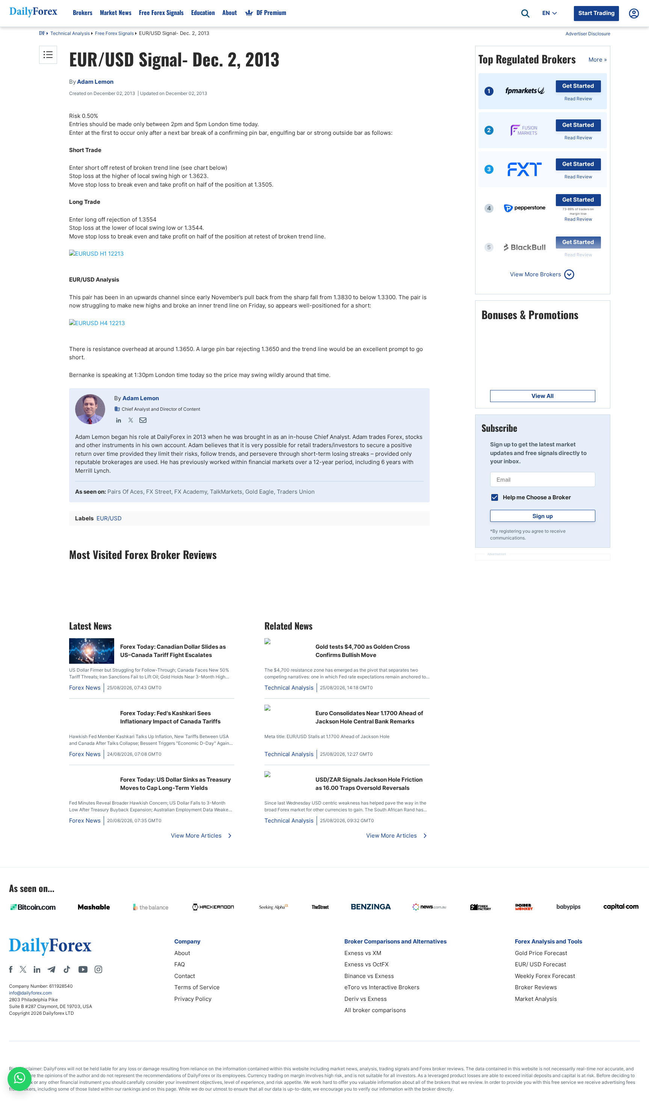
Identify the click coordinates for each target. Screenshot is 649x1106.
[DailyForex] (50, 946)
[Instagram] (98, 969)
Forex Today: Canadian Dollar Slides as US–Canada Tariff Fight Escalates (173, 651)
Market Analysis (536, 998)
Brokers (82, 12)
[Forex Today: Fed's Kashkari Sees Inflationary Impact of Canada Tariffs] (91, 708)
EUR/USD (109, 518)
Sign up (543, 516)
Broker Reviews (536, 987)
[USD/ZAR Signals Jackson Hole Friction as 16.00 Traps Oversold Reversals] (286, 775)
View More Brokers (535, 274)
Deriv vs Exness (365, 998)
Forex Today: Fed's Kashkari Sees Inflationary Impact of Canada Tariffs (170, 717)
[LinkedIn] (118, 420)
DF (42, 33)
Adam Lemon (140, 398)
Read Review (578, 98)
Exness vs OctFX (366, 964)
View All (542, 395)
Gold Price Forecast (541, 953)
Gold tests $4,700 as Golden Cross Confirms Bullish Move (362, 651)
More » (598, 59)
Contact (184, 975)
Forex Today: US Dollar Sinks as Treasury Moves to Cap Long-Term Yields (175, 784)
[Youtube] (83, 969)
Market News (115, 12)
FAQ (179, 964)
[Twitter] (130, 420)
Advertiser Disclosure (588, 33)
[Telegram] (51, 969)
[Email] (142, 420)
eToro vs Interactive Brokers (382, 987)
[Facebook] (10, 969)
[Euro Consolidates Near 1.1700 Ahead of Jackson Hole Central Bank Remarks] (286, 708)
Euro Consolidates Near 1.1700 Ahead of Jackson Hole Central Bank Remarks (369, 717)
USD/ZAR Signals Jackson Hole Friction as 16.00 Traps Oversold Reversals (369, 784)
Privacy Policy (192, 998)
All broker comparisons (375, 1010)
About (229, 12)
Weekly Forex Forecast (545, 975)
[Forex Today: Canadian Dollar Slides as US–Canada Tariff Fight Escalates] (91, 661)
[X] (23, 969)
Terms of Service (197, 987)
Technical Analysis (70, 33)
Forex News (85, 687)
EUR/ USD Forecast (540, 964)
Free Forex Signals (161, 12)
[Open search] (525, 13)
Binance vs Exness (369, 975)
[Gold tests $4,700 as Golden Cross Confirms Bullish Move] (286, 642)
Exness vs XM (362, 953)
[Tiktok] (66, 969)
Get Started (578, 85)
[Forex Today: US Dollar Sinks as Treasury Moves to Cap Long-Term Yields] (91, 775)
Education (203, 12)
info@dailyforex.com (30, 993)
